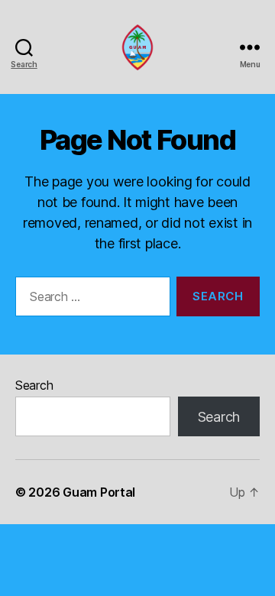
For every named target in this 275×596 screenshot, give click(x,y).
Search (34, 385)
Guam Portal (99, 492)
